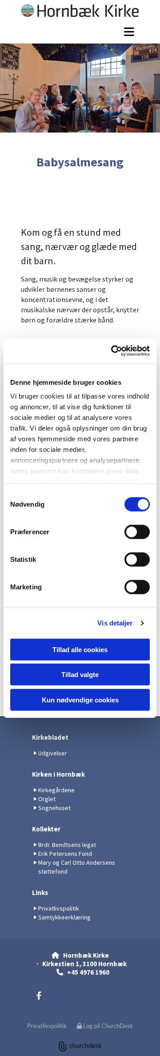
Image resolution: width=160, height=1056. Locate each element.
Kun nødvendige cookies (80, 699)
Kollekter (46, 829)
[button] (80, 31)
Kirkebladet (50, 737)
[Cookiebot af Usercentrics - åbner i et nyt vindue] (113, 351)
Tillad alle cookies (80, 649)
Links (40, 892)
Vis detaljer (114, 623)
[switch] (137, 531)
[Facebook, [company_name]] (39, 995)
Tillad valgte (80, 674)
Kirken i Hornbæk (58, 774)
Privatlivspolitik (47, 1025)
